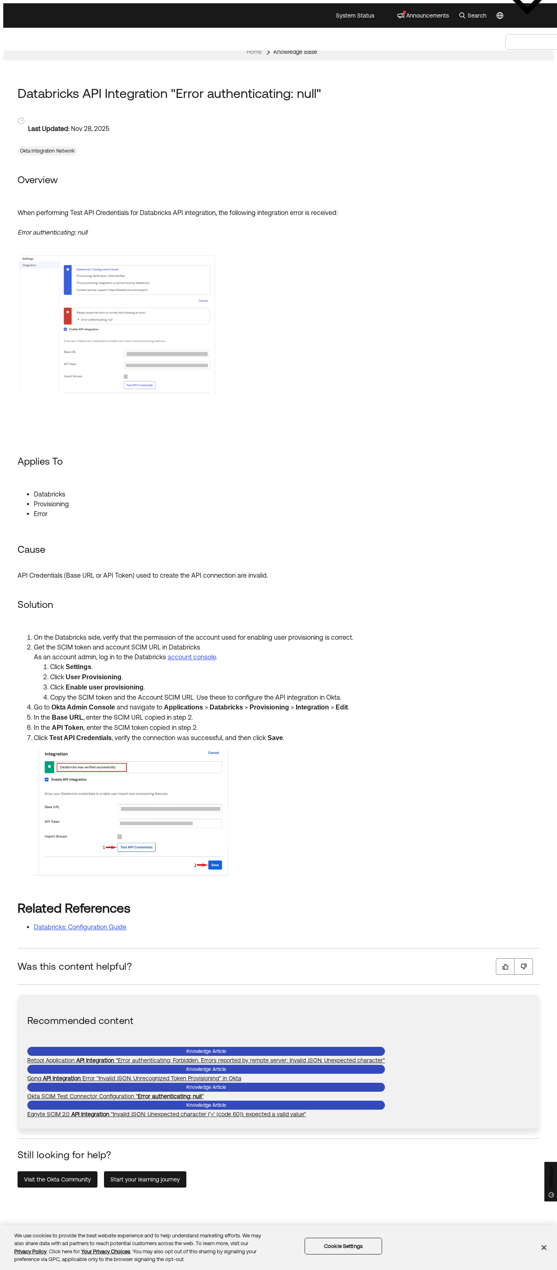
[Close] (544, 1248)
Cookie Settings (343, 1246)
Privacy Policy (30, 1251)
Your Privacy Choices (105, 1251)
